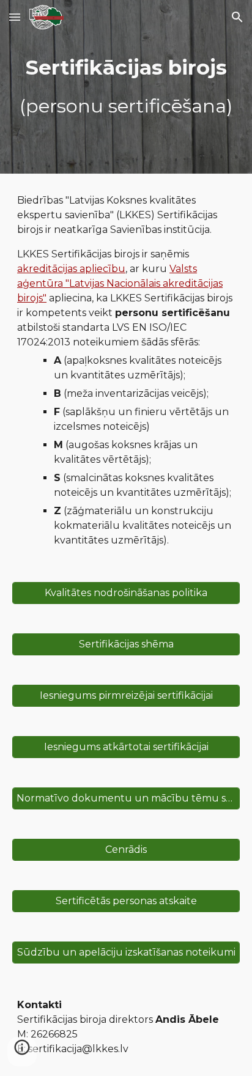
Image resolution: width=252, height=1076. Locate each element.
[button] (14, 17)
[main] (126, 87)
